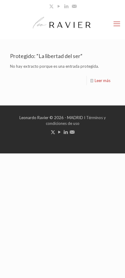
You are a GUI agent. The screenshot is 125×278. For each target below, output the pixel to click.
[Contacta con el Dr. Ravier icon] (74, 6)
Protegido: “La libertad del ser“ (46, 56)
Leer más (102, 80)
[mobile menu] (117, 24)
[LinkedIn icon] (66, 6)
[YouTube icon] (59, 6)
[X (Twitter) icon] (51, 6)
